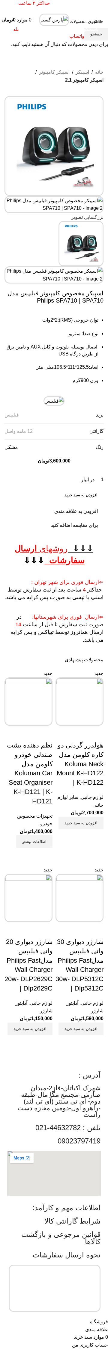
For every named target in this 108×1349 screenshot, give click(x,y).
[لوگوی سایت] (54, 19)
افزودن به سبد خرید (81, 495)
